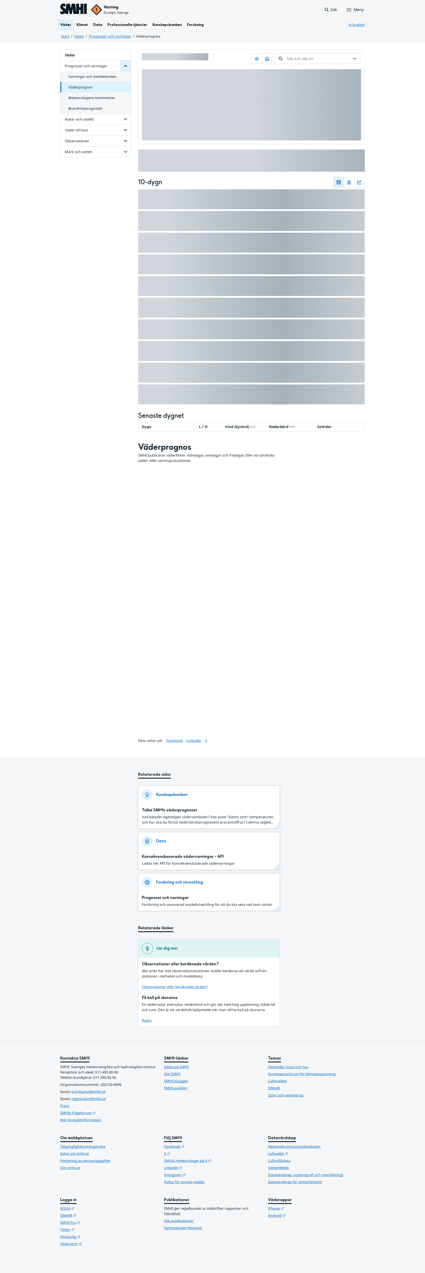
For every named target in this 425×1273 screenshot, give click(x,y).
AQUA (89, 1208)
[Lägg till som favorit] (256, 58)
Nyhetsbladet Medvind (183, 1227)
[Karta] (349, 182)
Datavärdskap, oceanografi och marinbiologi (305, 1174)
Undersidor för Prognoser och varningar (125, 66)
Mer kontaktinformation (80, 1119)
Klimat (82, 24)
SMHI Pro (92, 1222)
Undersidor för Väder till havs (125, 130)
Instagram (196, 1174)
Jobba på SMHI (176, 1066)
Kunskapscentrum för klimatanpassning (302, 1073)
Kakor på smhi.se (74, 1153)
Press (65, 1105)
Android (298, 1215)
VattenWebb (278, 1167)
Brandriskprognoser (85, 108)
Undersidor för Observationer (125, 141)
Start (65, 36)
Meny (359, 9)
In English (356, 24)
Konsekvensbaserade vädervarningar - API (183, 856)
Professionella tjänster (127, 24)
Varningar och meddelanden (92, 76)
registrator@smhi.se (88, 1098)
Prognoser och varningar (110, 36)
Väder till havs (76, 130)
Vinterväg (92, 1236)
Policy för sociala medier (184, 1181)
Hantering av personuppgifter (85, 1160)
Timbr (89, 1229)
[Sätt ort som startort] (267, 58)
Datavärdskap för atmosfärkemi (295, 1181)
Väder (65, 24)
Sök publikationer (179, 1220)
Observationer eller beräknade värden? (175, 986)
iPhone (297, 1208)
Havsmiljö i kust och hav (288, 1066)
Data (97, 24)
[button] (330, 9)
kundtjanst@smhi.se (88, 1091)
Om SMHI (172, 1073)
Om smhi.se (70, 1167)
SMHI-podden (175, 1088)
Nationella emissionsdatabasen (294, 1146)
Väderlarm (92, 1243)
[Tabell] (338, 182)
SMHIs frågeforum (99, 1112)
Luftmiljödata (279, 1160)
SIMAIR (274, 1088)
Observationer (77, 140)
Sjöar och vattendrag (285, 1095)
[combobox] (317, 59)
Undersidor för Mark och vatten (125, 151)
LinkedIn (193, 740)
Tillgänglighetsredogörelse (82, 1146)
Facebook (174, 740)
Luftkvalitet (277, 1081)
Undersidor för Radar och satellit (125, 119)
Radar (147, 1020)
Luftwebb (299, 1153)
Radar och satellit (79, 119)
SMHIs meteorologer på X (209, 1160)
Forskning (195, 24)
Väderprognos (80, 87)
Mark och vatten (78, 151)
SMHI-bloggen (176, 1081)
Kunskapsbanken (167, 24)
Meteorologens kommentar (91, 97)
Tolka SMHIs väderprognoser (169, 810)
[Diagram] (359, 182)
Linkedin (195, 1167)
